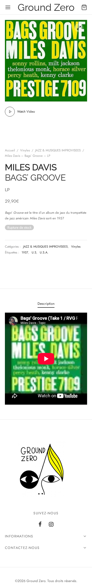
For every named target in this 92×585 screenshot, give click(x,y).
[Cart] (84, 7)
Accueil (10, 150)
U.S (34, 252)
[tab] (46, 304)
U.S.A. (44, 252)
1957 (25, 252)
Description (46, 303)
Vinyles (25, 150)
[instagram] (51, 524)
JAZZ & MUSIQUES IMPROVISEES (58, 150)
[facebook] (40, 524)
